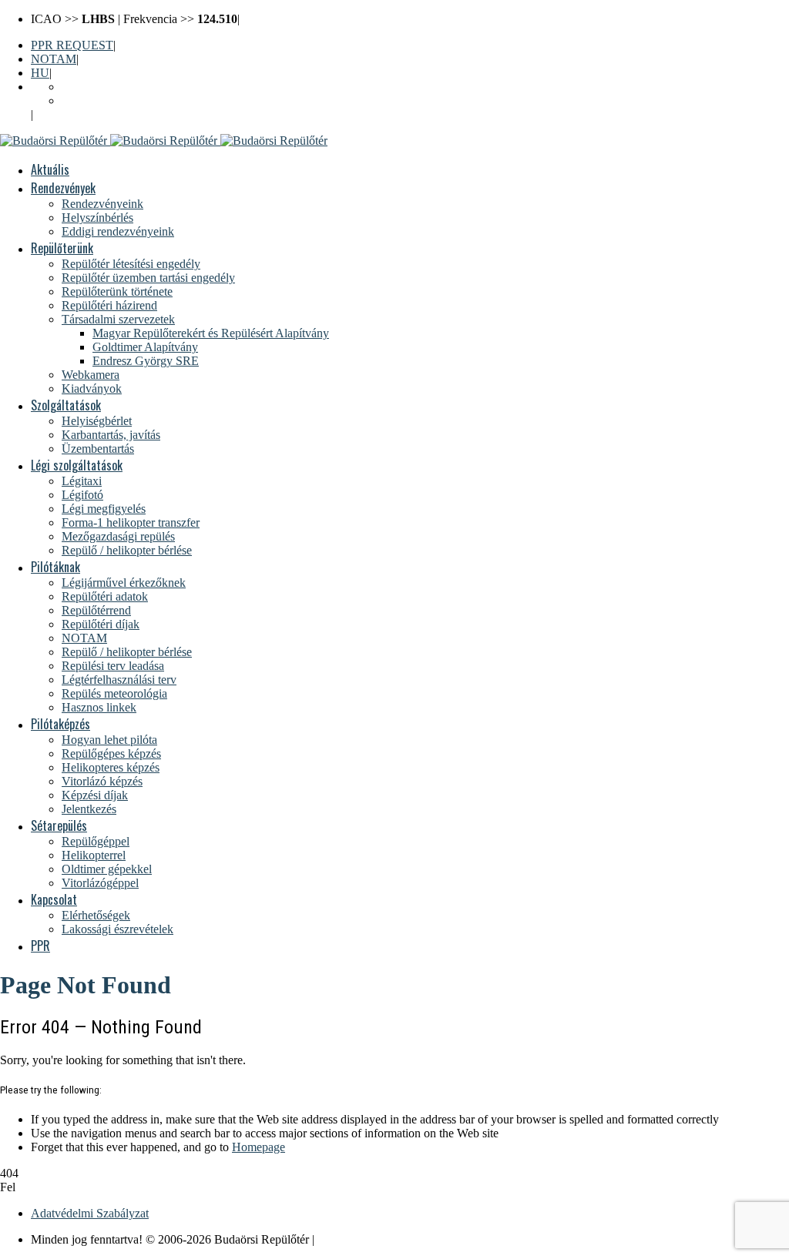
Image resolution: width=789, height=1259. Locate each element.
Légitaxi (82, 480)
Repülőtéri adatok (105, 596)
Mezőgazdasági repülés (118, 536)
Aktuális (50, 169)
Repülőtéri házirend (109, 305)
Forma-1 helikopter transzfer (131, 522)
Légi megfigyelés (104, 508)
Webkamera (90, 374)
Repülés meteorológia (114, 693)
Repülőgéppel (95, 841)
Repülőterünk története (117, 291)
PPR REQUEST (72, 45)
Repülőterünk (62, 248)
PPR (40, 945)
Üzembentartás (98, 448)
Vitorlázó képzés (102, 781)
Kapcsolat (54, 899)
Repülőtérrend (96, 610)
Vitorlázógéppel (100, 882)
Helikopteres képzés (110, 767)
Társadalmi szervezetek (118, 319)
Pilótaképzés (60, 724)
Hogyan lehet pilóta (109, 739)
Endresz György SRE (145, 360)
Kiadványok (92, 388)
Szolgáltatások (66, 405)
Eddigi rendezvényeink (118, 231)
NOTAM (53, 58)
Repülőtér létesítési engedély (131, 263)
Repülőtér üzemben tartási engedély (148, 277)
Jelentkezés (89, 808)
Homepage (258, 1147)
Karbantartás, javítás (111, 434)
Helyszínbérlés (97, 217)
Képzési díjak (95, 795)
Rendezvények (63, 188)
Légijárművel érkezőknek (124, 582)
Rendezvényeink (102, 203)
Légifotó (82, 494)
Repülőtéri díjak (100, 624)
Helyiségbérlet (97, 420)
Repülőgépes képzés (111, 753)
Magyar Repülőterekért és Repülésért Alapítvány (210, 333)
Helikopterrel (94, 855)
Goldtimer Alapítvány (145, 346)
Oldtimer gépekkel (107, 869)
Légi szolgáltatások (77, 465)
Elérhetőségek (96, 915)
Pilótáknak (55, 567)
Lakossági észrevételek (117, 929)
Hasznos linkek (99, 707)
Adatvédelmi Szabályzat (90, 1213)
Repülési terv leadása (113, 665)
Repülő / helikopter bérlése (127, 550)
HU (40, 72)
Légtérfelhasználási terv (119, 679)
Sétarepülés (59, 825)
